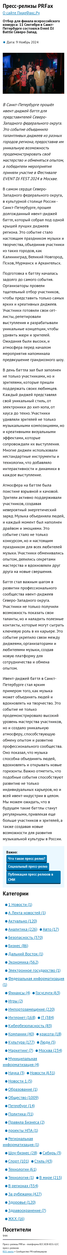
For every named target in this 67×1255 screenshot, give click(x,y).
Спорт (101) (18, 1161)
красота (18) (50, 1033)
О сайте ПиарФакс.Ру (21, 12)
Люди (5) (47, 1042)
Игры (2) (15, 1001)
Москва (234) (50, 1050)
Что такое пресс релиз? (26, 858)
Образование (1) (22, 1089)
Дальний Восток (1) (25, 953)
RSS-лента (8, 1251)
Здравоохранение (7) (27, 1210)
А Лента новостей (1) (27, 912)
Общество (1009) (23, 1097)
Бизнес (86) (18, 945)
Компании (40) (21, 1033)
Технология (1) (21, 1177)
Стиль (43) (43, 1161)
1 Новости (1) (20, 904)
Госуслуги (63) (48, 992)
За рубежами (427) (25, 1194)
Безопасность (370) (25, 937)
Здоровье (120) (22, 1202)
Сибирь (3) (52, 1152)
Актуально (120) (22, 921)
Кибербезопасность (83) (30, 1025)
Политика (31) (20, 1114)
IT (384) (47, 1017)
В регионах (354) (23, 1185)
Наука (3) (16, 1072)
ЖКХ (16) (16, 1218)
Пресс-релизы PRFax (28, 5)
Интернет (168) (21, 1017)
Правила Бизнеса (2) (26, 1122)
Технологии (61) (22, 1169)
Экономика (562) (23, 962)
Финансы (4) (19, 992)
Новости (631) (42, 1072)
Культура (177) (21, 1042)
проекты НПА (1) (23, 1130)
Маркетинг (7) (20, 1050)
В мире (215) (50, 1177)
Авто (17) (51, 929)
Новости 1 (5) (20, 1081)
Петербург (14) (21, 1105)
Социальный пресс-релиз (27, 866)
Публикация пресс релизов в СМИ (30, 877)
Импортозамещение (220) (31, 1009)
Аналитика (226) (22, 929)
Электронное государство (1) (34, 970)
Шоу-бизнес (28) (22, 1152)
